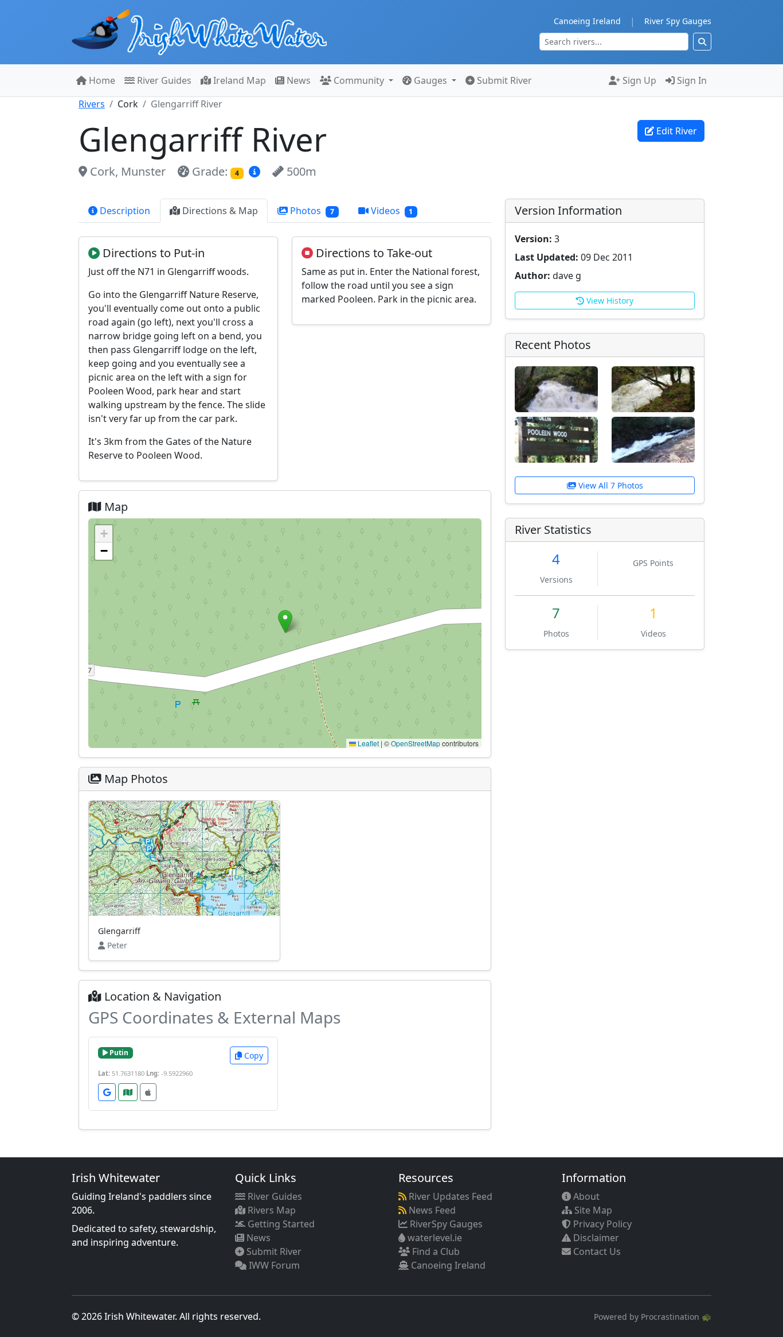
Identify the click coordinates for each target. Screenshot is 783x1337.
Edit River (675, 131)
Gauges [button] (430, 80)
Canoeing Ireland (587, 20)
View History (608, 300)
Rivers (92, 104)
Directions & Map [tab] (219, 210)
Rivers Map (270, 1210)
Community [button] (358, 80)
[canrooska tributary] (653, 388)
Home (101, 80)
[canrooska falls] (556, 388)
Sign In (691, 80)
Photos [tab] (311, 210)
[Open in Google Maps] (107, 1092)
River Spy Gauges (677, 20)
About (585, 1196)
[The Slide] (653, 438)
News (297, 80)
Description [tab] (123, 210)
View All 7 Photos (609, 485)
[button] (285, 621)
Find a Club (435, 1251)
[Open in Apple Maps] (148, 1092)
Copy (252, 1055)
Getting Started (280, 1224)
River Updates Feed (449, 1196)
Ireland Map (238, 80)
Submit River (503, 80)
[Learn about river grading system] (256, 171)
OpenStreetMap (415, 743)
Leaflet (367, 743)
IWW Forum (273, 1265)
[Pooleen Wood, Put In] (556, 438)
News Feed (431, 1210)
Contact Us (596, 1251)
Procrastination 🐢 (676, 1316)
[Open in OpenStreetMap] (128, 1092)
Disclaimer (595, 1237)
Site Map (592, 1210)
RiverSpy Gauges (445, 1224)
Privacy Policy (601, 1224)
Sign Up (638, 80)
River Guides (163, 80)
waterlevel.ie (433, 1237)
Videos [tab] (391, 210)
